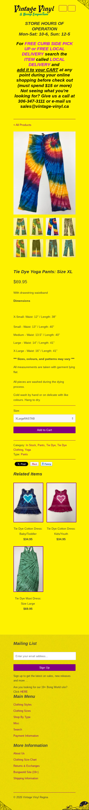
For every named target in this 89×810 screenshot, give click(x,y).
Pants (41, 445)
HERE (24, 691)
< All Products (22, 124)
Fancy (46, 464)
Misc (16, 723)
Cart (72, 8)
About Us (19, 753)
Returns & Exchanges (26, 765)
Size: (16, 410)
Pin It (34, 464)
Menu (63, 8)
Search (17, 729)
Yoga (28, 449)
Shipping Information (25, 778)
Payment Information (25, 735)
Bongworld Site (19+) (25, 772)
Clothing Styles (22, 704)
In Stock (31, 445)
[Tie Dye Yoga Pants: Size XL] (44, 173)
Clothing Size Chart (25, 759)
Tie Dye (51, 445)
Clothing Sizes (22, 710)
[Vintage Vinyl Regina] (34, 11)
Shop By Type (21, 717)
